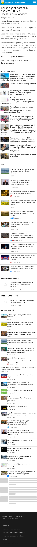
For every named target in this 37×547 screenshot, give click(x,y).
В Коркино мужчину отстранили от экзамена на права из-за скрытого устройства (19, 399)
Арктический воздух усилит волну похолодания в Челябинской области (22, 171)
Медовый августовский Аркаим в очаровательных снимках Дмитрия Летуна (22, 213)
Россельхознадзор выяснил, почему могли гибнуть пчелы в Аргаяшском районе (23, 202)
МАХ (3, 369)
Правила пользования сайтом (13, 536)
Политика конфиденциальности (13, 532)
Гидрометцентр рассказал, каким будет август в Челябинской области (21, 284)
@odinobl (4, 56)
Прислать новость (17, 56)
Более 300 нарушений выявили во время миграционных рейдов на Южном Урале (22, 246)
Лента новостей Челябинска (12, 543)
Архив (4, 539)
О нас (4, 522)
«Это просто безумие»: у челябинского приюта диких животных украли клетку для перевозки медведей (20, 350)
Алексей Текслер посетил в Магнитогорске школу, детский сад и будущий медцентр (20, 360)
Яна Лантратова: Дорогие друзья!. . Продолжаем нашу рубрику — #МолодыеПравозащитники (19, 423)
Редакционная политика (11, 529)
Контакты (5, 525)
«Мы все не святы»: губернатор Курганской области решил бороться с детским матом (21, 182)
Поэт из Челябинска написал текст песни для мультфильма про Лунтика (22, 257)
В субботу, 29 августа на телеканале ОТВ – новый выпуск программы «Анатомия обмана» (21, 235)
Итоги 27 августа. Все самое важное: (20, 390)
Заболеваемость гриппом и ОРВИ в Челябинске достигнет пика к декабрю (22, 224)
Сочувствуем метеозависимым (18, 406)
